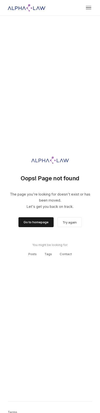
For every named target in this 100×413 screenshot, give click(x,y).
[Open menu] (88, 8)
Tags (48, 254)
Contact (66, 254)
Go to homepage (36, 222)
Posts (32, 254)
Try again (70, 222)
